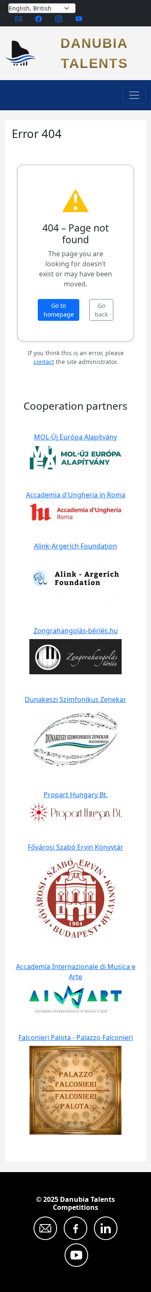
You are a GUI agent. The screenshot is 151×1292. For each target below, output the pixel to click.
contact (44, 362)
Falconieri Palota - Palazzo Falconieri (75, 1037)
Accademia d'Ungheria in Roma (75, 494)
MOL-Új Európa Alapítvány (75, 437)
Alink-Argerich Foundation (75, 546)
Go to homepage (59, 310)
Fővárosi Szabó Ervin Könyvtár (75, 847)
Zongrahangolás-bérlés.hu (76, 630)
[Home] (23, 53)
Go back (101, 310)
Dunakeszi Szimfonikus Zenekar (75, 699)
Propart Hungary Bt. (76, 794)
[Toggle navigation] (134, 95)
